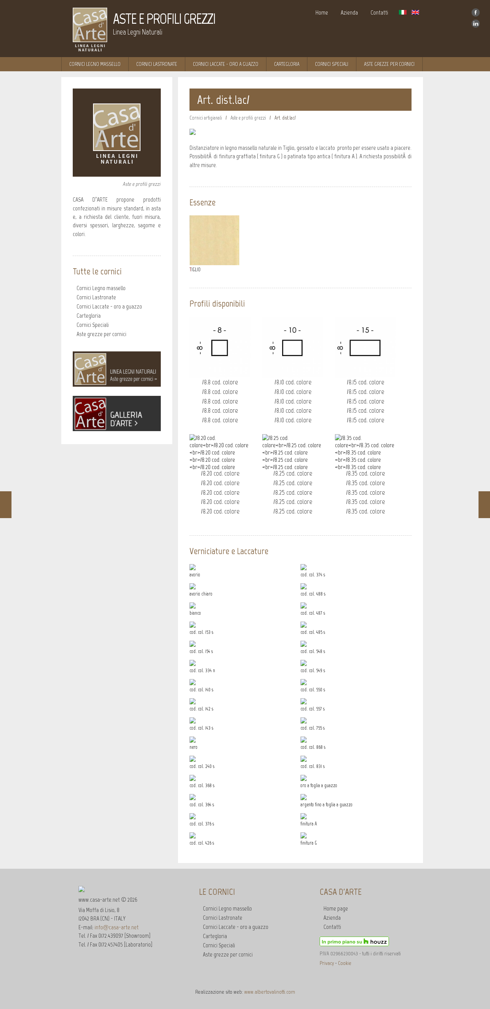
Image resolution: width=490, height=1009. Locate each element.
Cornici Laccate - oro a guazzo (225, 64)
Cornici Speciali (331, 64)
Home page (335, 908)
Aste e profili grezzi (248, 118)
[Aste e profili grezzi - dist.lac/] (224, 132)
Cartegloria (286, 64)
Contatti (379, 12)
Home (321, 12)
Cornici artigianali (205, 118)
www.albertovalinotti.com (269, 991)
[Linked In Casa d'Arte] (475, 26)
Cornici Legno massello (95, 64)
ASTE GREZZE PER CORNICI (389, 64)
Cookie (344, 963)
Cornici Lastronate (156, 64)
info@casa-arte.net (117, 927)
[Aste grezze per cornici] (117, 384)
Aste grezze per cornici (101, 334)
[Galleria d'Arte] (117, 429)
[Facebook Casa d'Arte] (475, 15)
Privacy (327, 963)
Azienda (349, 12)
